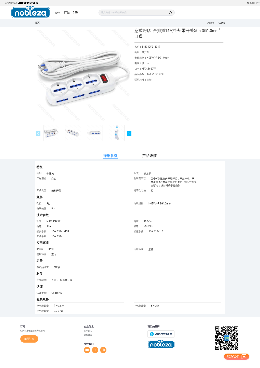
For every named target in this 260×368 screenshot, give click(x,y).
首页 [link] (37, 22)
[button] (129, 133)
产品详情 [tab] (149, 155)
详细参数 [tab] (110, 155)
